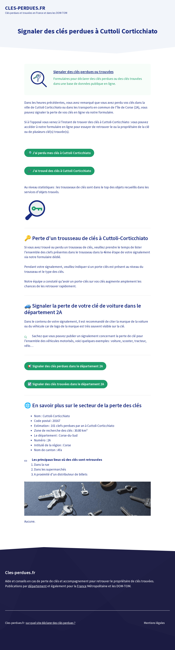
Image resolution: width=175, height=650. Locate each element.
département (37, 586)
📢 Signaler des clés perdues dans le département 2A (65, 366)
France (81, 586)
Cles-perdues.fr (25, 8)
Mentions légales (154, 623)
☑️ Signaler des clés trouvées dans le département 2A (66, 384)
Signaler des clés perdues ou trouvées (83, 71)
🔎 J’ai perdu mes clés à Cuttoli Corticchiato (59, 153)
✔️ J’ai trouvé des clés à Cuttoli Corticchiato (59, 171)
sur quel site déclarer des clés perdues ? (50, 623)
